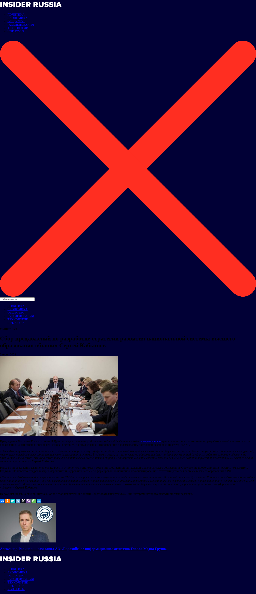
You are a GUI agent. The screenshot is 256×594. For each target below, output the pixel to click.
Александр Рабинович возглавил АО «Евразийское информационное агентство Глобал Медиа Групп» (83, 549)
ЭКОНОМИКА (17, 17)
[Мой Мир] (39, 501)
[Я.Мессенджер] (12, 501)
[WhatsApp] (33, 501)
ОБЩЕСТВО (16, 21)
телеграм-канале (150, 441)
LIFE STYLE (15, 31)
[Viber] (28, 501)
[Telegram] (18, 501)
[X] (23, 501)
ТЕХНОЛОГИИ (17, 28)
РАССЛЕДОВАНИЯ (20, 24)
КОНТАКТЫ (16, 589)
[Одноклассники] (7, 501)
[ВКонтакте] (2, 501)
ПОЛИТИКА (16, 14)
